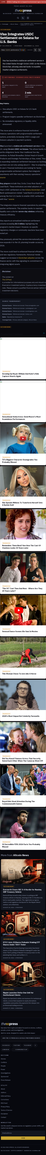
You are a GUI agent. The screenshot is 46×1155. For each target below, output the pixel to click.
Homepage (5, 24)
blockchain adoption (26, 258)
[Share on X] (35, 50)
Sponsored (4, 1076)
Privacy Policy (5, 1107)
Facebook (6, 1045)
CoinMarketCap (21, 1049)
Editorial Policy (5, 1096)
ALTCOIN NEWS (5, 29)
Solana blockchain (32, 190)
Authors (3, 1092)
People (3, 1066)
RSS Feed (4, 1103)
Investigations (5, 1073)
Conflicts (4, 1062)
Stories (3, 1059)
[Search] (18, 18)
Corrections (5, 1100)
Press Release (5, 1080)
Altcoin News (14, 24)
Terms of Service (6, 1110)
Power (3, 1069)
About (3, 1089)
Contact (3, 1117)
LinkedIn (5, 1049)
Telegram (27, 1045)
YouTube (17, 1045)
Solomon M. (7, 46)
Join (23, 1138)
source (2, 177)
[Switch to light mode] (23, 18)
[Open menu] (28, 18)
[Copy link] (39, 50)
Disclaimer (4, 1114)
